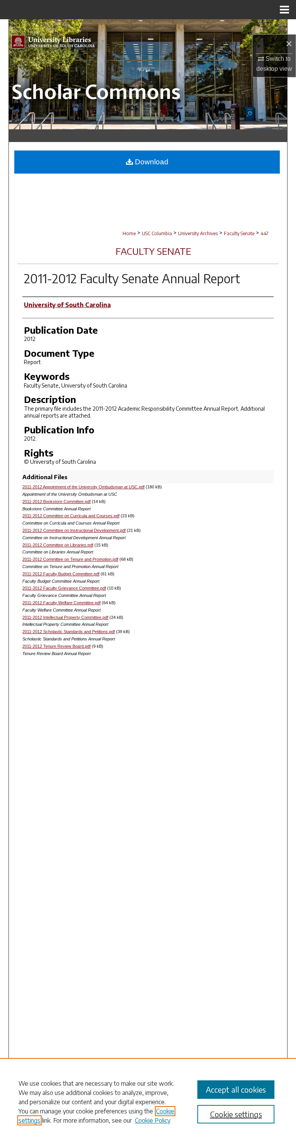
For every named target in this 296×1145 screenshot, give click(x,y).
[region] (148, 1101)
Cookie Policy (152, 1120)
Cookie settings (236, 1114)
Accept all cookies (236, 1089)
